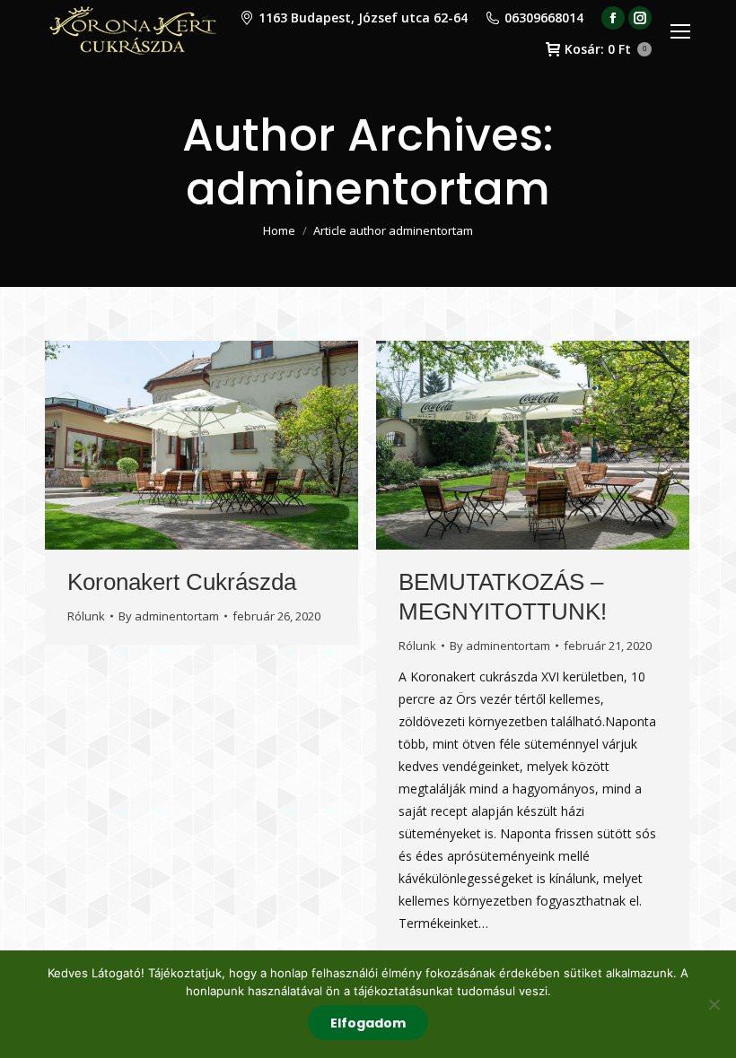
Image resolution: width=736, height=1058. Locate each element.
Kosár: (605, 49)
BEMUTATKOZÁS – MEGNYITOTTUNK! (503, 596)
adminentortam (368, 189)
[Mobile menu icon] (680, 31)
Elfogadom (368, 1023)
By (168, 616)
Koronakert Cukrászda (181, 581)
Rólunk (86, 616)
